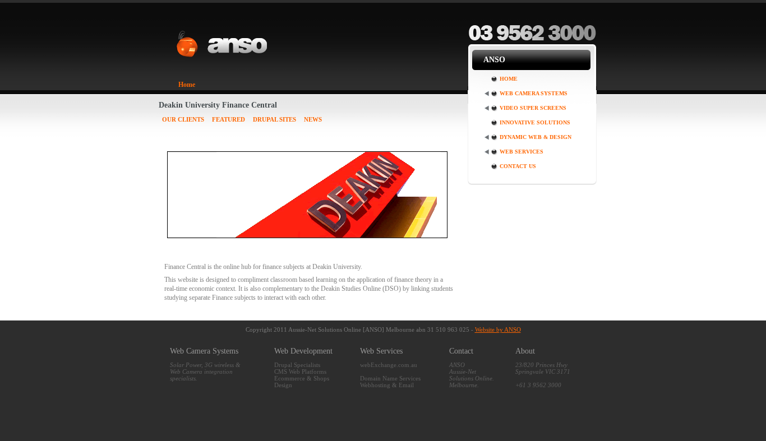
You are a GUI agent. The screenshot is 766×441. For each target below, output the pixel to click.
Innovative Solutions (535, 122)
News (313, 119)
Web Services (521, 151)
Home (186, 85)
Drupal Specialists (297, 364)
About (525, 351)
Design (283, 385)
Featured (228, 119)
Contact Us (518, 166)
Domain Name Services (390, 378)
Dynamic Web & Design (535, 137)
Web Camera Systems (533, 93)
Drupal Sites (274, 119)
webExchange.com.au (388, 364)
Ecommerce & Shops (301, 378)
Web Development (303, 351)
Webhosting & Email (387, 385)
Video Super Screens (533, 108)
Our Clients (183, 119)
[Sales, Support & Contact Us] (532, 40)
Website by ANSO (498, 329)
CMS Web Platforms (300, 371)
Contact (461, 351)
